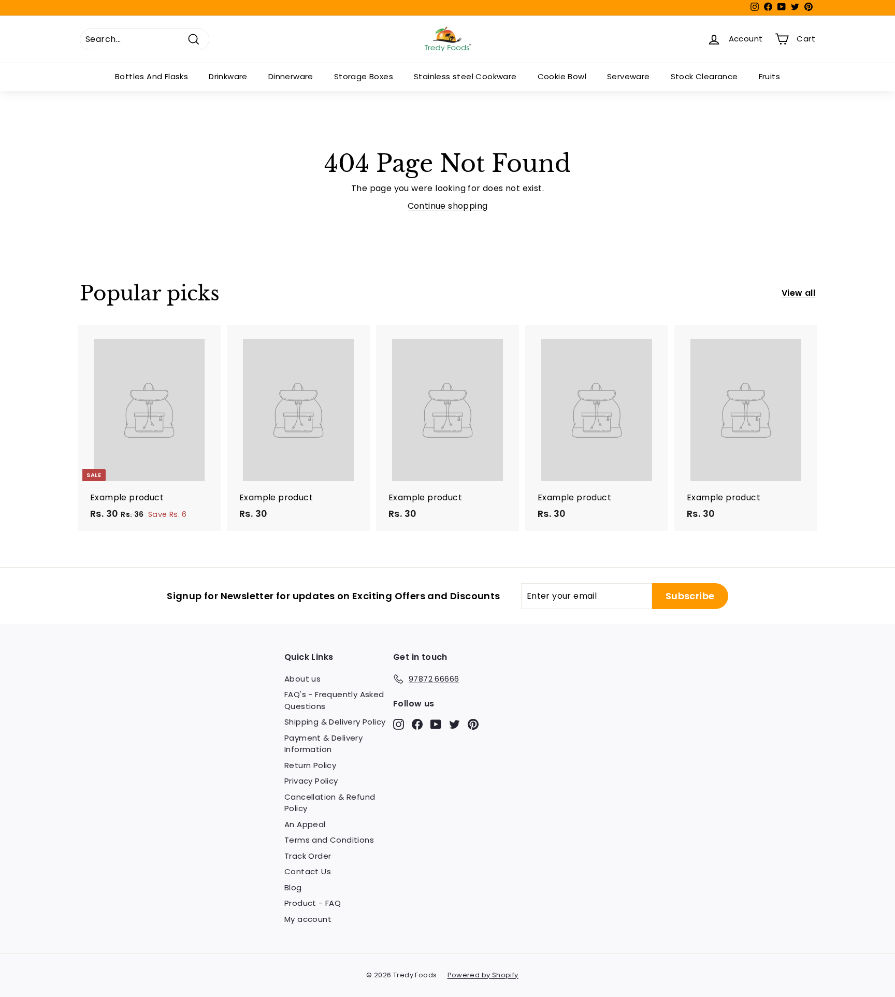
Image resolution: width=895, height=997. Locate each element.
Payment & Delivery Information (323, 743)
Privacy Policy (311, 780)
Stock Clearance (704, 76)
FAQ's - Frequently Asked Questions (334, 700)
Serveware (628, 76)
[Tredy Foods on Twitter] (454, 724)
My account (307, 919)
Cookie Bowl (562, 76)
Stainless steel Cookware (465, 76)
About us (302, 678)
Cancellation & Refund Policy (329, 802)
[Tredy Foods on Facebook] (417, 724)
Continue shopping (448, 206)
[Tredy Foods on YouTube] (435, 724)
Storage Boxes (363, 76)
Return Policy (310, 765)
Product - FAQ (312, 903)
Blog (293, 887)
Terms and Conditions (329, 839)
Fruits (769, 76)
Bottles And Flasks (151, 76)
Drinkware (228, 76)
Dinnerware (290, 76)
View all (798, 293)
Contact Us (307, 871)
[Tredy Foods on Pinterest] (473, 724)
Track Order (307, 855)
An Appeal (305, 824)
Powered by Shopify (482, 975)
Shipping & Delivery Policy (334, 721)
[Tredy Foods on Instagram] (398, 724)
